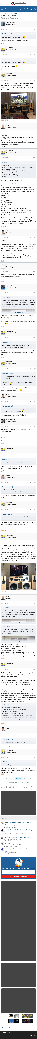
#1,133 (34, 455)
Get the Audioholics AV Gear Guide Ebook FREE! (18, 868)
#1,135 (34, 509)
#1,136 (34, 542)
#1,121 (34, 29)
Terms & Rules (32, 1035)
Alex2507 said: (6, 34)
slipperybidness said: (8, 373)
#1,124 (34, 132)
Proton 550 (7, 843)
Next (25, 779)
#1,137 (34, 603)
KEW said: (5, 162)
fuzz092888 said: (7, 297)
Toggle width (6, 1032)
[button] (2, 9)
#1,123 (34, 80)
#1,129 (34, 338)
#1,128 (34, 292)
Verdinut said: (6, 342)
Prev (11, 779)
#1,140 (34, 757)
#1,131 (34, 401)
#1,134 (34, 482)
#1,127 (34, 271)
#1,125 (34, 157)
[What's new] (31, 9)
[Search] (35, 9)
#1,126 (34, 237)
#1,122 (34, 54)
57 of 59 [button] (18, 779)
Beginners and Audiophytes (10, 827)
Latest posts (4, 818)
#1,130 (34, 368)
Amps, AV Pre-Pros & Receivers (11, 835)
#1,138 (34, 670)
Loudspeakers (7, 854)
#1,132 (34, 426)
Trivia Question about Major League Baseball (16, 837)
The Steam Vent (7, 840)
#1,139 (34, 735)
